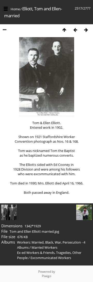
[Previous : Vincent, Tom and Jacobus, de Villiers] (75, 30)
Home (15, 9)
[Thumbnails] (64, 30)
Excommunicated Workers (50, 257)
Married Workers (44, 247)
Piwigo (46, 276)
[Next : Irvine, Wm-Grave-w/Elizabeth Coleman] (86, 30)
